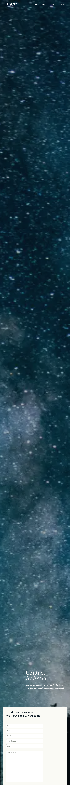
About (53, 4)
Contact (62, 4)
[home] (11, 4)
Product (34, 4)
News (44, 4)
